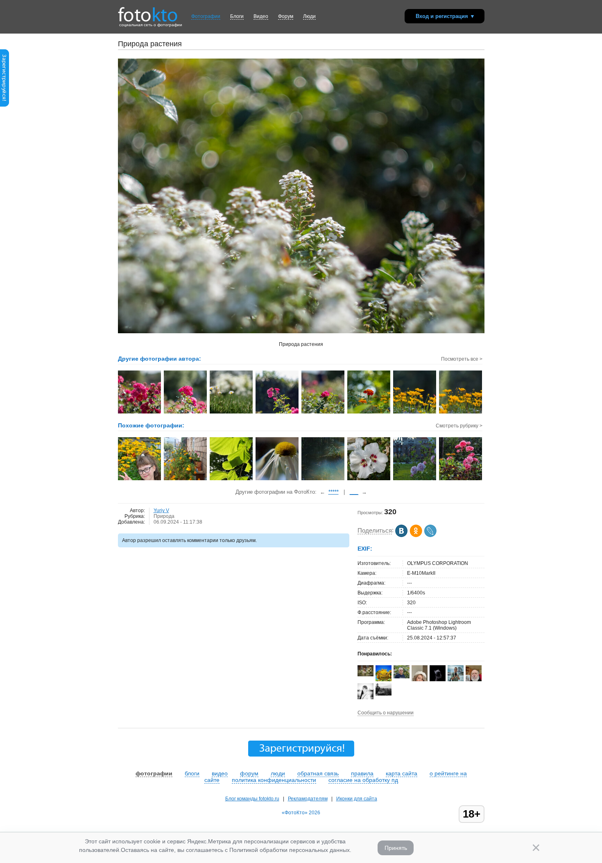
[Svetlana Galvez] (365, 675)
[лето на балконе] (186, 479)
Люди (309, 16)
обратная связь (318, 773)
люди (278, 773)
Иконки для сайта (356, 799)
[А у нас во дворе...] (461, 479)
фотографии (154, 773)
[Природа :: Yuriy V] (140, 413)
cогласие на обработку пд (363, 780)
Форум (285, 16)
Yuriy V (161, 510)
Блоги (237, 16)
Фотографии (205, 16)
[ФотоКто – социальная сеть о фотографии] (148, 11)
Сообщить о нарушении (386, 713)
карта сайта (401, 773)
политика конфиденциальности (274, 780)
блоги (192, 773)
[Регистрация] (4, 105)
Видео (260, 16)
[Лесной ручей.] (323, 479)
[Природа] (231, 479)
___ (354, 492)
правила (362, 773)
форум (249, 773)
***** (333, 492)
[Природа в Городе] (415, 479)
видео (220, 773)
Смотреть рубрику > (459, 426)
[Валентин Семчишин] (402, 677)
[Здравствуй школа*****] (140, 479)
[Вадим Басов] (384, 694)
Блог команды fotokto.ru (252, 799)
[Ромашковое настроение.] (277, 479)
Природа (164, 516)
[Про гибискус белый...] (369, 479)
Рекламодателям (308, 799)
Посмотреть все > (461, 359)
